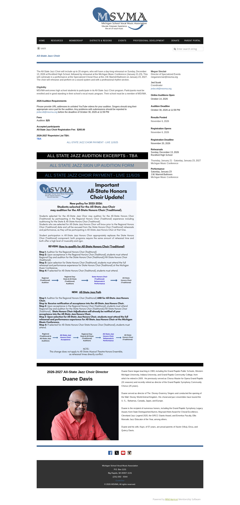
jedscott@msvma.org (47, 112)
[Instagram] (129, 453)
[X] (117, 453)
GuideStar (120, 480)
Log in (43, 48)
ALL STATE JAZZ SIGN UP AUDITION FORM (92, 165)
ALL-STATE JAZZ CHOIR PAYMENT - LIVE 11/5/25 (92, 142)
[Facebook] (110, 453)
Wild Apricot (171, 499)
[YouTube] (123, 453)
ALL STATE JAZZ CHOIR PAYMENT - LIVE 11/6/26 (92, 175)
